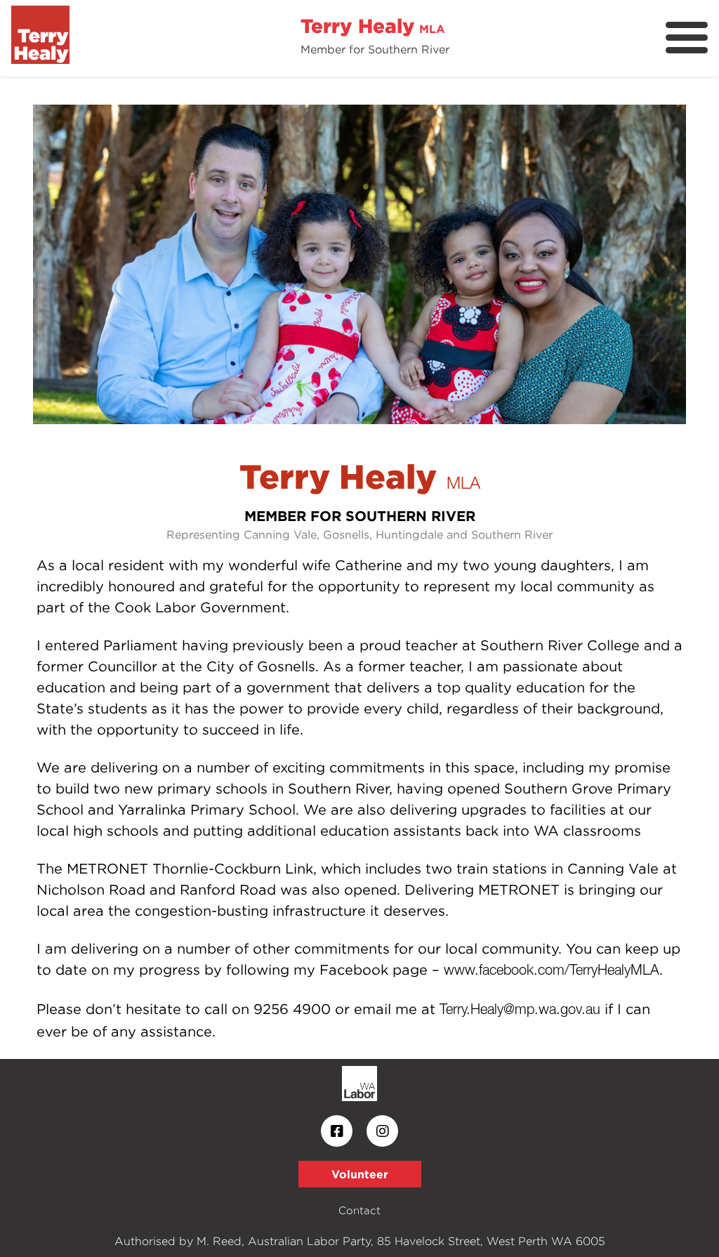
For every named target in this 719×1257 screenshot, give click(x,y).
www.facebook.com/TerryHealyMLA (551, 971)
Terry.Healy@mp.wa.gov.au (520, 1010)
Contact (359, 1210)
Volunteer (359, 1174)
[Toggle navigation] (687, 37)
